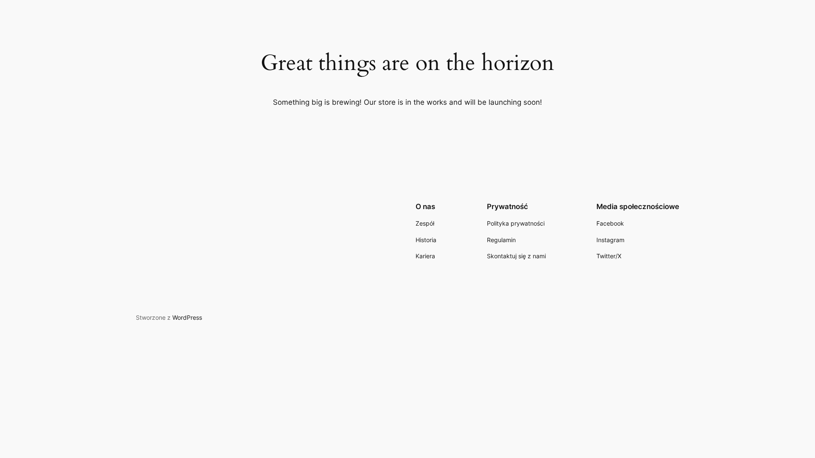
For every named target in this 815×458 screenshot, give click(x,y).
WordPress (187, 317)
